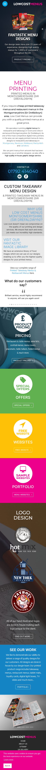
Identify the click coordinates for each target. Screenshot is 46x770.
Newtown (19, 143)
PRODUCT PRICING (22, 59)
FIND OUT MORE (22, 636)
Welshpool (28, 143)
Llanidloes (25, 146)
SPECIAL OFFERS (22, 405)
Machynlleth (38, 143)
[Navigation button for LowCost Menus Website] (5, 3)
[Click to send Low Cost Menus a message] (20, 177)
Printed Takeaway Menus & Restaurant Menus (23, 271)
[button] (3, 712)
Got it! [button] (7, 766)
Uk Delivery (23, 749)
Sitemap (23, 747)
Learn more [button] (8, 760)
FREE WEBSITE (22, 450)
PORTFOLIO (22, 687)
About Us (23, 744)
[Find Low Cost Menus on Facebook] (26, 177)
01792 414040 (23, 171)
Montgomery (8, 143)
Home (23, 741)
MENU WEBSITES (22, 494)
